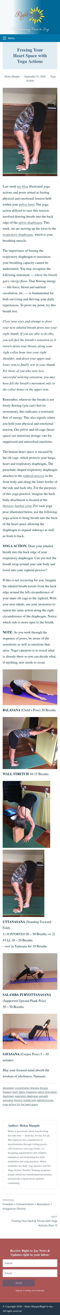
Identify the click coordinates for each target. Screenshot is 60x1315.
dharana (34, 1088)
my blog (22, 186)
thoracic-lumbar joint (17, 505)
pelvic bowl (26, 204)
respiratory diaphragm (18, 234)
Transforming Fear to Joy (30, 29)
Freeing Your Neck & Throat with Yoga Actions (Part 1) (34, 1221)
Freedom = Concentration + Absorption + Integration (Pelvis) (27, 1204)
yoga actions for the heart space (20, 1104)
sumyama (8, 1100)
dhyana (44, 1088)
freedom (7, 1092)
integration (31, 1092)
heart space (18, 1092)
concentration (22, 1088)
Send (19, 1283)
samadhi (43, 1096)
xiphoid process (33, 475)
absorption (8, 1088)
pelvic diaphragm (30, 222)
